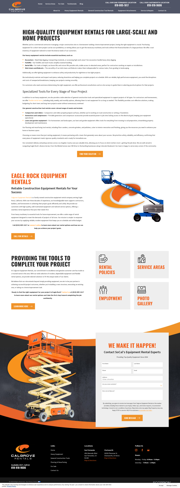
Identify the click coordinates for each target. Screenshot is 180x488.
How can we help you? (108, 391)
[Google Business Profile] (148, 450)
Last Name (137, 363)
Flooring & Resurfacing (59, 462)
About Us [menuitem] (56, 10)
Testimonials (72, 4)
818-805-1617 (122, 5)
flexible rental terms (36, 100)
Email (135, 370)
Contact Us (54, 470)
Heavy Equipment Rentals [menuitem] (74, 10)
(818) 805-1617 (21, 225)
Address (104, 377)
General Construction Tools (60, 458)
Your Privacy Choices (32, 482)
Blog (81, 4)
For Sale (61, 4)
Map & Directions (90, 460)
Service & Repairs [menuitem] (147, 10)
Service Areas (50, 4)
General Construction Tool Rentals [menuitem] (100, 10)
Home (40, 4)
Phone (104, 370)
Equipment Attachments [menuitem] (127, 10)
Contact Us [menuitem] (162, 10)
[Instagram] (136, 450)
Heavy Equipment (57, 454)
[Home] (17, 6)
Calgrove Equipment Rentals (21, 197)
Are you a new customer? (109, 384)
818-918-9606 (154, 5)
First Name (105, 363)
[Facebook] (142, 450)
